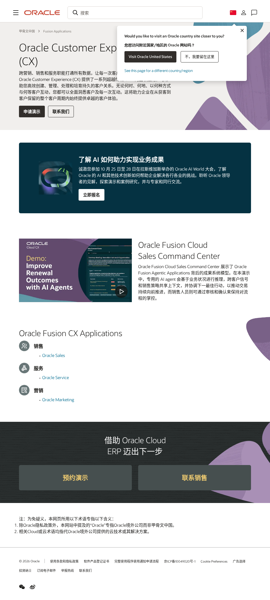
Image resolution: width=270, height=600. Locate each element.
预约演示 (75, 477)
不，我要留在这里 (199, 56)
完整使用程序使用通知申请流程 (136, 561)
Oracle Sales (53, 355)
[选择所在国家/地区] (233, 12)
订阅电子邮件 (46, 570)
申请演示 (31, 111)
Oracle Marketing (58, 399)
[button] (16, 12)
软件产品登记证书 (96, 561)
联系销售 (194, 477)
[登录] (243, 12)
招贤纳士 (25, 570)
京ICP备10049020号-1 (179, 561)
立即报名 (91, 194)
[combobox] (135, 12)
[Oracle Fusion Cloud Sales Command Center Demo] (75, 270)
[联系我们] (254, 12)
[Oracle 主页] (42, 12)
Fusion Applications (57, 31)
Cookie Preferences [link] (214, 561)
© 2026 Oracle (29, 561)
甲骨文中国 (27, 31)
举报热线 (67, 570)
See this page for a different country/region (158, 70)
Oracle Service (55, 377)
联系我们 (60, 111)
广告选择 (239, 561)
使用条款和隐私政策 (64, 561)
